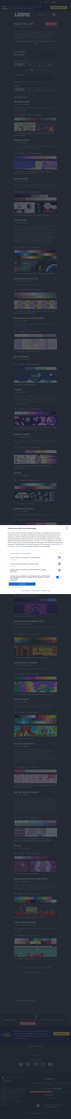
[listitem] (35, 553)
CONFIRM (22, 584)
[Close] (67, 528)
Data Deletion (25, 590)
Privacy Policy (46, 590)
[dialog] (35, 559)
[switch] (58, 557)
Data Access (35, 590)
